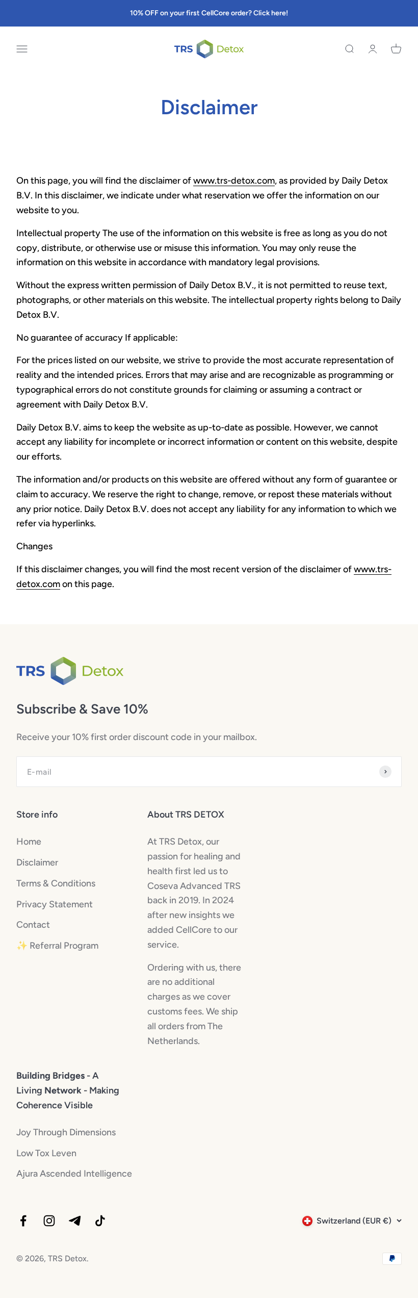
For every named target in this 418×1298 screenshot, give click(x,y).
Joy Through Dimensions (66, 1132)
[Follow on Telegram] (74, 1220)
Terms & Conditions (55, 883)
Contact (33, 924)
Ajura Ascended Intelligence (74, 1173)
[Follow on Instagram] (49, 1221)
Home (28, 841)
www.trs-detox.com (234, 180)
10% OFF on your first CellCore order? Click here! (209, 13)
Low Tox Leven (46, 1153)
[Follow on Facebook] (23, 1221)
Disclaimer (37, 862)
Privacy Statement (54, 904)
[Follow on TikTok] (100, 1221)
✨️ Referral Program (57, 945)
